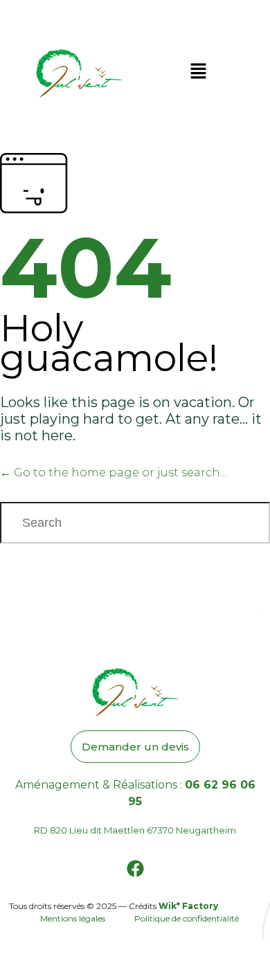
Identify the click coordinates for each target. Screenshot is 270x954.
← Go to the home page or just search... (113, 472)
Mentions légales (73, 918)
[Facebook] (135, 869)
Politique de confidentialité (186, 918)
